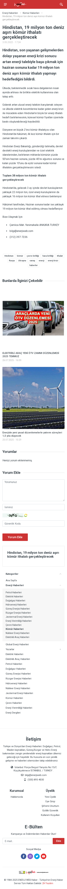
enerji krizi (53, 260)
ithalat (60, 256)
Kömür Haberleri (31, 13)
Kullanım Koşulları (50, 815)
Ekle (58, 841)
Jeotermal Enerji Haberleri (19, 617)
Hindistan (8, 256)
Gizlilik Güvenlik (50, 810)
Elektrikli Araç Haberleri (17, 637)
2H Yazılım (47, 883)
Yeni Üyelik (50, 796)
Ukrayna (22, 260)
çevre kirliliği (33, 256)
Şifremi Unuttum (50, 806)
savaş (32, 260)
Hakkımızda (17, 796)
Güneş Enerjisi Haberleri (18, 608)
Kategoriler (12, 573)
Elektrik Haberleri (14, 596)
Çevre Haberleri (13, 625)
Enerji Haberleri (10, 13)
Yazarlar (10, 649)
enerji (41, 260)
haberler (33, 265)
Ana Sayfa (11, 580)
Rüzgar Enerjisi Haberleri (18, 612)
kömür (20, 256)
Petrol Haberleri (14, 592)
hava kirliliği (47, 256)
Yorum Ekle (15, 537)
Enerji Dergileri (13, 712)
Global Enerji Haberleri (17, 644)
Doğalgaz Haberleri (15, 600)
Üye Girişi (50, 801)
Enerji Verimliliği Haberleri (19, 621)
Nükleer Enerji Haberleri (17, 633)
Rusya (12, 260)
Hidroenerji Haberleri (16, 604)
